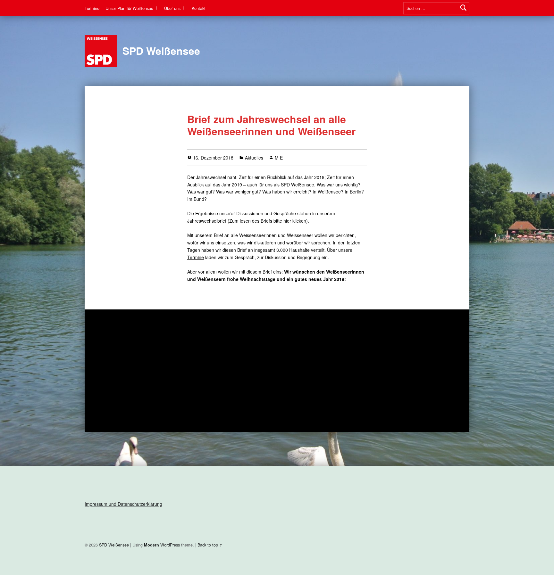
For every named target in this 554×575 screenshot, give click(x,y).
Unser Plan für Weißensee (129, 8)
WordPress (170, 545)
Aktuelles (254, 157)
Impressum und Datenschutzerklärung (123, 504)
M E (279, 157)
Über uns (172, 8)
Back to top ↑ (209, 545)
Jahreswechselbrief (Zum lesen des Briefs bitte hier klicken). (248, 221)
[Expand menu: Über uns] (183, 8)
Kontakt (199, 8)
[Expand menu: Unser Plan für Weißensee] (156, 8)
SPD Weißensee (161, 50)
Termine (92, 8)
